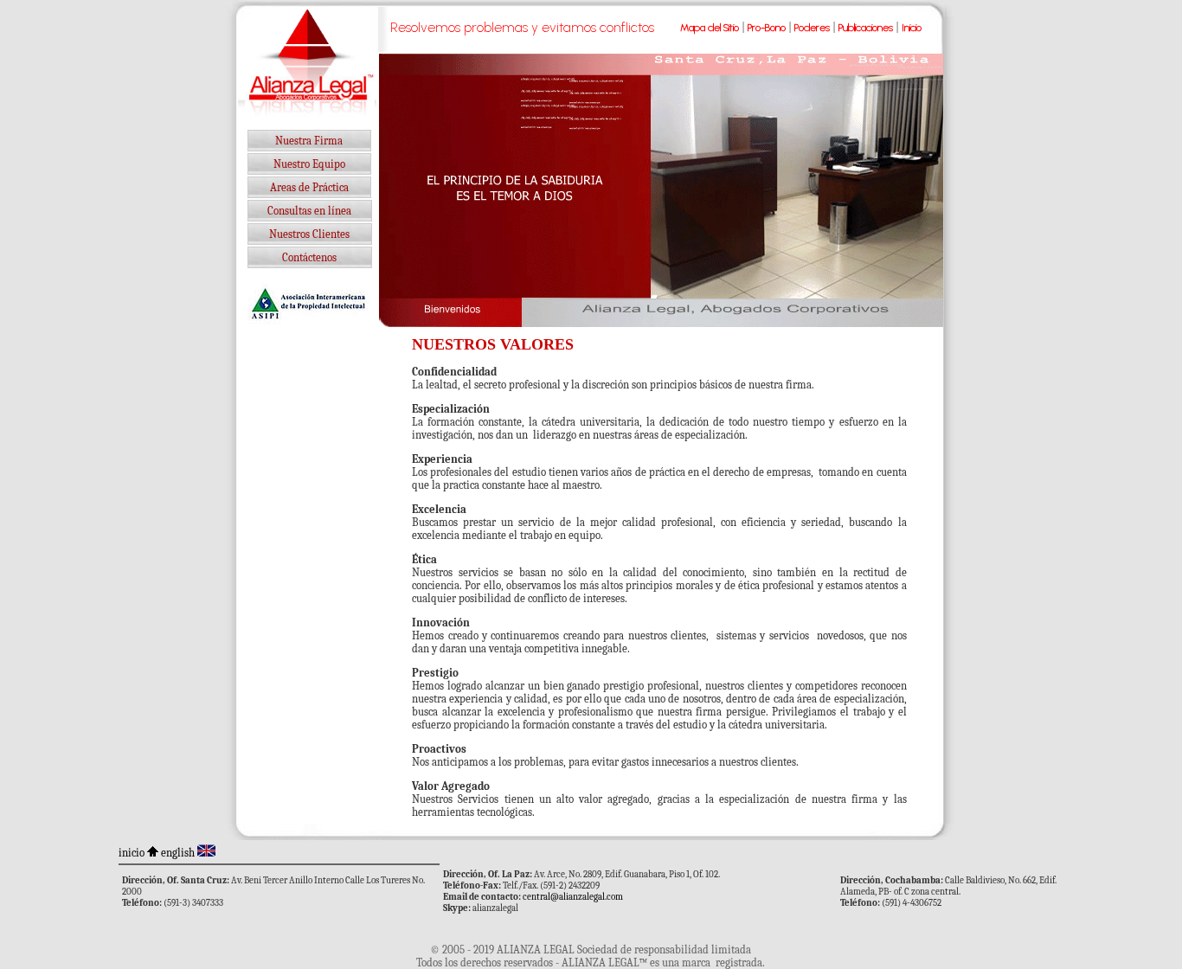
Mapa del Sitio (709, 28)
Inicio (912, 28)
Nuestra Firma (309, 140)
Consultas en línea (309, 210)
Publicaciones (865, 28)
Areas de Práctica (309, 187)
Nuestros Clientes (309, 234)
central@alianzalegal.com (573, 896)
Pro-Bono (767, 28)
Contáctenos (309, 257)
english (178, 852)
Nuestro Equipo (309, 163)
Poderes (812, 28)
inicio (132, 852)
